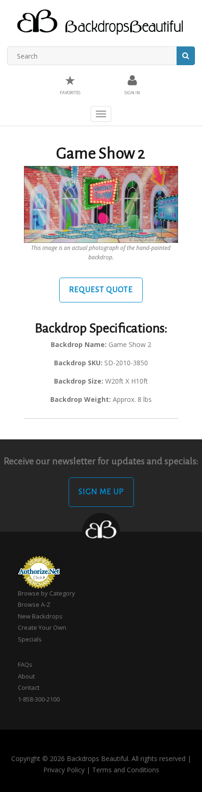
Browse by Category (46, 593)
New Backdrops (40, 616)
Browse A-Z (34, 604)
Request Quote (101, 290)
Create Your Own (42, 627)
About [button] (26, 676)
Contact (28, 687)
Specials (30, 639)
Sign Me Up (101, 492)
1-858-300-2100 (39, 699)
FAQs (25, 664)
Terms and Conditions (125, 769)
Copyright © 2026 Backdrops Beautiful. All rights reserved (98, 758)
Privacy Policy (64, 769)
